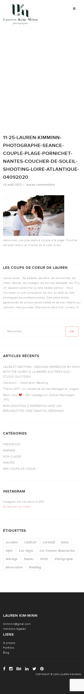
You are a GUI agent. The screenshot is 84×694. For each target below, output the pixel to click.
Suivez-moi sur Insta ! (17, 506)
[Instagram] (11, 668)
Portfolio (8, 647)
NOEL (44, 559)
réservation (14, 567)
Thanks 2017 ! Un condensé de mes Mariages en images (40, 389)
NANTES (8, 462)
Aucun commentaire (40, 184)
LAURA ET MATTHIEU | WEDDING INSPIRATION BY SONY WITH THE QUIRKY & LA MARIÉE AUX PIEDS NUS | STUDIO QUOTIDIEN (41, 371)
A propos (9, 643)
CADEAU (30, 542)
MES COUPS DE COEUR (19, 469)
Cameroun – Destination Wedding (25, 383)
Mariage (12, 559)
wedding (35, 567)
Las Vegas (26, 550)
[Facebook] (4, 668)
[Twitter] (34, 668)
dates (65, 542)
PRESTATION (11, 444)
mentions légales (14, 629)
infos (9, 550)
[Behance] (19, 668)
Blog (6, 652)
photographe (64, 559)
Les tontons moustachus (57, 550)
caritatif (49, 542)
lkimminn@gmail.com (17, 624)
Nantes (29, 559)
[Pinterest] (42, 668)
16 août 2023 (12, 184)
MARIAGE (9, 450)
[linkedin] (27, 668)
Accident (12, 542)
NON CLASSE (12, 456)
